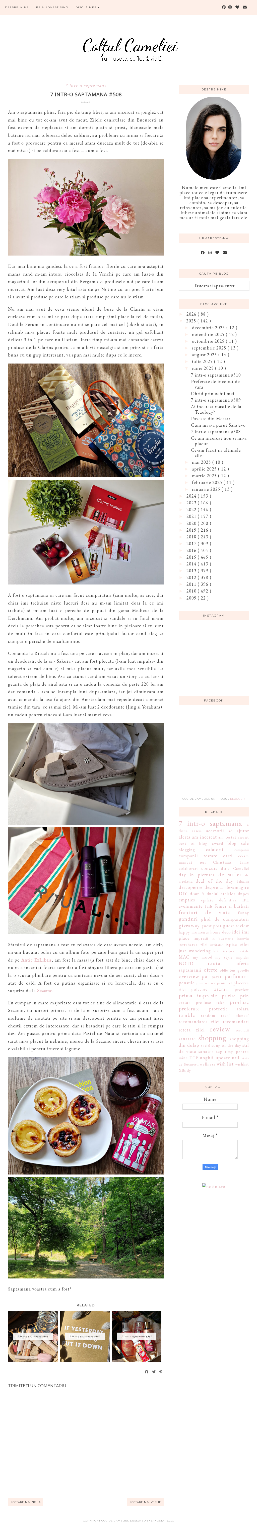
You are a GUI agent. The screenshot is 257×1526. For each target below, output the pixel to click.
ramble (187, 1014)
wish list (225, 1064)
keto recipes (224, 951)
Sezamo (45, 990)
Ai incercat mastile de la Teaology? (216, 409)
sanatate (187, 1038)
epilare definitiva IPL (225, 900)
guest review (236, 925)
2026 (192, 314)
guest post (212, 925)
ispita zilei (237, 944)
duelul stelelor (221, 893)
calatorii (214, 849)
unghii (207, 1058)
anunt (243, 837)
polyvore (199, 989)
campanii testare (198, 856)
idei (236, 932)
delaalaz (242, 881)
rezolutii (242, 1030)
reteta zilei (192, 1030)
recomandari (236, 1021)
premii (221, 988)
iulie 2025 (203, 361)
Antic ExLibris (36, 960)
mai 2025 (202, 462)
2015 (192, 557)
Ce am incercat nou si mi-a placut (219, 440)
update (223, 1058)
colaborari (188, 868)
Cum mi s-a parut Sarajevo (218, 425)
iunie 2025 (203, 368)
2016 (192, 550)
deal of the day (214, 881)
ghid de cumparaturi (225, 919)
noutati (215, 963)
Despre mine (17, 7)
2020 (192, 523)
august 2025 (205, 355)
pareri (217, 976)
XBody (185, 1070)
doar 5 (197, 893)
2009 (192, 598)
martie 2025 (205, 476)
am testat (227, 837)
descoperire (191, 887)
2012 (192, 577)
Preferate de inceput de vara (215, 384)
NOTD (186, 963)
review (220, 1029)
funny (243, 912)
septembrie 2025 (210, 348)
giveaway (189, 925)
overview (189, 976)
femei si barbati (232, 906)
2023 (192, 503)
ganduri (188, 918)
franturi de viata (204, 912)
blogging (187, 849)
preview (242, 989)
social (205, 1045)
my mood (202, 957)
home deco (220, 932)
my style (224, 957)
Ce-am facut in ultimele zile (216, 452)
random (208, 1015)
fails (209, 906)
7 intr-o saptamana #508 (216, 431)
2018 (192, 537)
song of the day (226, 1045)
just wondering (195, 951)
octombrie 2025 (209, 341)
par (205, 976)
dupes (243, 893)
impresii (201, 938)
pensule (187, 983)
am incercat (204, 837)
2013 (192, 570)
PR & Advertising (52, 7)
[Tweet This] (154, 1372)
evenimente (191, 906)
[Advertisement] (216, 754)
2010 (192, 591)
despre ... (214, 887)
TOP (193, 1058)
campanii (241, 849)
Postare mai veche (145, 1502)
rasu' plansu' (235, 1015)
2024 (192, 496)
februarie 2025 (208, 482)
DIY (183, 893)
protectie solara (229, 1009)
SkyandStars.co (160, 1520)
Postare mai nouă (26, 1502)
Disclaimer (87, 7)
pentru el (224, 983)
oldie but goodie (234, 970)
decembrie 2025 (209, 327)
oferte (211, 969)
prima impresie (198, 995)
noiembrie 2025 (209, 334)
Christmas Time (231, 862)
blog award (211, 843)
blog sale (238, 843)
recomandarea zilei (199, 1021)
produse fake (210, 1002)
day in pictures (197, 875)
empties (187, 900)
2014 (192, 564)
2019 (192, 530)
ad (230, 831)
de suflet (229, 874)
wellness (207, 1064)
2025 (192, 321)
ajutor (243, 831)
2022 (192, 509)
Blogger (237, 798)
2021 (192, 516)
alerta (184, 837)
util (235, 1058)
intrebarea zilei (193, 944)
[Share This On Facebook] (147, 1372)
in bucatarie (222, 938)
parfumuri (237, 976)
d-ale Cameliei (235, 868)
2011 (192, 584)
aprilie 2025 (205, 469)
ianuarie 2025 (207, 489)
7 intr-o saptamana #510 (216, 375)
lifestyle (243, 951)
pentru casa (206, 983)
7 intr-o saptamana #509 (216, 400)
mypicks (242, 957)
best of (187, 843)
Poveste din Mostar (210, 418)
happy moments (194, 932)
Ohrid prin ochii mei (212, 393)
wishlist (242, 1064)
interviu (243, 938)
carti (228, 856)
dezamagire (237, 887)
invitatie (216, 944)
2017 (192, 543)
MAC (184, 957)
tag (219, 1051)
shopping (212, 1037)
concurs (209, 868)
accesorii (215, 831)
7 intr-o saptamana (86, 85)
